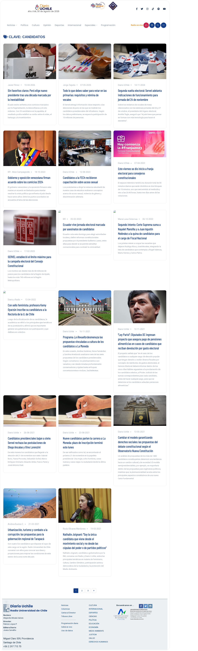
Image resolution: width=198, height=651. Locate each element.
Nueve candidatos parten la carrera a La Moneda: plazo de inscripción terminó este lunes (84, 442)
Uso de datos (67, 630)
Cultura (35, 25)
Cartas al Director (68, 613)
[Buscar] (157, 25)
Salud (92, 638)
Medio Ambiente (96, 631)
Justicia (93, 634)
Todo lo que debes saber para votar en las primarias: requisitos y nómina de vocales (85, 95)
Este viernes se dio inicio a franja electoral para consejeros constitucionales (135, 173)
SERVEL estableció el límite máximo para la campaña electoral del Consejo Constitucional (29, 261)
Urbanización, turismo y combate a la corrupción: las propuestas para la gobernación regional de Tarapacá (27, 534)
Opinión (47, 25)
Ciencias (93, 616)
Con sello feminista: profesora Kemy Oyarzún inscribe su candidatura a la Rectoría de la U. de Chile (27, 309)
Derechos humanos (98, 642)
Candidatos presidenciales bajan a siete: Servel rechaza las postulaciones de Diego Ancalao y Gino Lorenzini (29, 442)
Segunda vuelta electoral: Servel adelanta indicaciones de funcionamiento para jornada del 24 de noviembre (140, 95)
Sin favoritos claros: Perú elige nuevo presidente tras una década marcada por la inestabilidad (29, 95)
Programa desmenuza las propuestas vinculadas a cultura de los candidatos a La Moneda (83, 341)
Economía (93, 627)
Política (24, 25)
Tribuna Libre (66, 616)
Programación (108, 25)
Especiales (90, 25)
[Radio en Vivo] (146, 25)
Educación (94, 624)
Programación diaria (69, 623)
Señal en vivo (66, 627)
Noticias (11, 25)
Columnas (65, 609)
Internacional (74, 25)
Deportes (59, 25)
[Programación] (152, 25)
